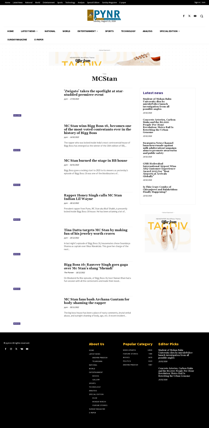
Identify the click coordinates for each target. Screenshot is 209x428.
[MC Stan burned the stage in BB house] (37, 171)
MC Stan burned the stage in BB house (95, 161)
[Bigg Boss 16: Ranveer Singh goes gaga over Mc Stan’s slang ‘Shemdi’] (37, 275)
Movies (17, 150)
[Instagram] (11, 349)
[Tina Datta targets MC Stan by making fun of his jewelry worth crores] (37, 241)
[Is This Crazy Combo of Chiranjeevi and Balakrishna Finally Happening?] (186, 191)
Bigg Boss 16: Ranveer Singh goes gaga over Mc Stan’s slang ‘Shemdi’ (96, 266)
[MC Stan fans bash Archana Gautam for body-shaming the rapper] (37, 310)
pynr (66, 99)
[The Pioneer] (104, 15)
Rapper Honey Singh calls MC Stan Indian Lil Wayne (93, 197)
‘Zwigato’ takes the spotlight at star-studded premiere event (94, 93)
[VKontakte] (22, 349)
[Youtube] (195, 16)
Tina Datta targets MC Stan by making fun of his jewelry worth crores (95, 232)
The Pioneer (69, 272)
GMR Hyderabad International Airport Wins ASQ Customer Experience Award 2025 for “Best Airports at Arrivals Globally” (159, 170)
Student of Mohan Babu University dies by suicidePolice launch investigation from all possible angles (157, 104)
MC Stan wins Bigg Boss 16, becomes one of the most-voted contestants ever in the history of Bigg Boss (97, 129)
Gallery (17, 115)
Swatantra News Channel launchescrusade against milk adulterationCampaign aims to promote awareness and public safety (160, 148)
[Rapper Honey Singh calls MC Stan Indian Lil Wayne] (37, 206)
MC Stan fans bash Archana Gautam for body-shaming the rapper (96, 301)
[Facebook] (184, 16)
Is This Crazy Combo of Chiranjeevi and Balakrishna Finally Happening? (160, 190)
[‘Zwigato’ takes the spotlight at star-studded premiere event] (37, 102)
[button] (201, 16)
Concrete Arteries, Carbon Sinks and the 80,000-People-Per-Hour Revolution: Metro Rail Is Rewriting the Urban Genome (159, 126)
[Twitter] (189, 16)
